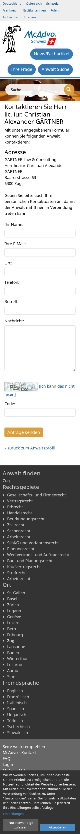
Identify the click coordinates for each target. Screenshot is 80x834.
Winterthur (17, 658)
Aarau (12, 670)
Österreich (34, 3)
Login (8, 764)
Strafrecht (16, 572)
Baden (13, 652)
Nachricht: (14, 320)
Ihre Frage (21, 69)
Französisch (18, 696)
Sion (11, 676)
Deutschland (12, 3)
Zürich (13, 604)
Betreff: (11, 301)
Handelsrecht (19, 512)
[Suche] (69, 89)
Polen (54, 10)
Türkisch (15, 720)
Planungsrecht (20, 548)
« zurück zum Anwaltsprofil (29, 448)
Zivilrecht (15, 524)
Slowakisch (17, 732)
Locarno (14, 664)
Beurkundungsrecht (26, 518)
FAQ (6, 758)
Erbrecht (15, 506)
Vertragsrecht (20, 501)
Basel (12, 598)
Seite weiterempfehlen (24, 746)
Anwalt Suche (55, 69)
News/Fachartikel (51, 54)
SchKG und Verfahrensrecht (33, 542)
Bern (11, 628)
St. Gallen (16, 592)
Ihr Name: (13, 224)
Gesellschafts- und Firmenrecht (36, 495)
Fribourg (15, 634)
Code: (9, 403)
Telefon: (11, 282)
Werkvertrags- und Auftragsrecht (38, 554)
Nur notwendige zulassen (21, 824)
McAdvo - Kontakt (19, 752)
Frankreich (10, 10)
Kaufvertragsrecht (24, 566)
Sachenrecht (18, 530)
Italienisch (17, 702)
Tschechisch (18, 726)
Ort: (8, 263)
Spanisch (15, 708)
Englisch (15, 690)
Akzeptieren (58, 827)
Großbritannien (34, 10)
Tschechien (11, 17)
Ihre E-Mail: (15, 243)
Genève (14, 616)
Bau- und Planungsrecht (30, 560)
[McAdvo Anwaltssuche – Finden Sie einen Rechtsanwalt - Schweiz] (40, 34)
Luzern (13, 622)
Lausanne (16, 646)
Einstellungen (13, 814)
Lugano (14, 610)
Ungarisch (16, 714)
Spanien (30, 17)
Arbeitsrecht (18, 536)
